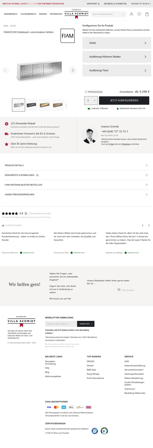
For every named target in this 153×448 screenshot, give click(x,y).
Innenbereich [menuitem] (11, 14)
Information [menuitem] (56, 14)
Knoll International (95, 378)
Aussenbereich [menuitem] (28, 14)
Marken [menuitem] (43, 14)
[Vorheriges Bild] (5, 70)
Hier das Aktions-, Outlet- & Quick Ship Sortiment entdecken (33, 4)
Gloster (90, 365)
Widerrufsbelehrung (133, 378)
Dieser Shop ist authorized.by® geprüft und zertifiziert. (67, 429)
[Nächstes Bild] (72, 70)
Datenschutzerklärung (134, 365)
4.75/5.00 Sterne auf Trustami (57, 433)
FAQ (47, 368)
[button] (116, 43)
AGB (126, 361)
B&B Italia (91, 370)
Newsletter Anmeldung (50, 362)
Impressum (129, 389)
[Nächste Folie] (148, 225)
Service (128, 356)
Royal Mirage (93, 374)
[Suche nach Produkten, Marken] (123, 14)
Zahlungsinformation (134, 374)
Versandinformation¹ (134, 370)
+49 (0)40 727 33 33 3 (140, 4)
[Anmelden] (131, 14)
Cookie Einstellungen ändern (134, 383)
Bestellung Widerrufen (134, 393)
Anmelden (84, 324)
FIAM (6, 26)
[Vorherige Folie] (142, 225)
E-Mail (111, 144)
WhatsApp (92, 4)
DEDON (90, 361)
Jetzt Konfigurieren (124, 100)
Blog (47, 372)
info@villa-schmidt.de (115, 4)
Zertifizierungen (55, 423)
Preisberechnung (95, 92)
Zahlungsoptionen (56, 401)
